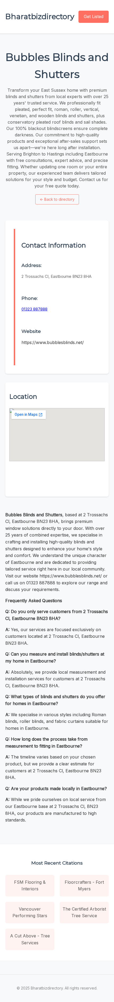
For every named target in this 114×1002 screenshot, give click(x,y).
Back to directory (57, 199)
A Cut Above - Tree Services (30, 939)
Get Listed (93, 16)
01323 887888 (34, 309)
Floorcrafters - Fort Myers (84, 885)
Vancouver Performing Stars (29, 912)
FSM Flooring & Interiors (30, 885)
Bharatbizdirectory (39, 16)
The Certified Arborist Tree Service (84, 912)
